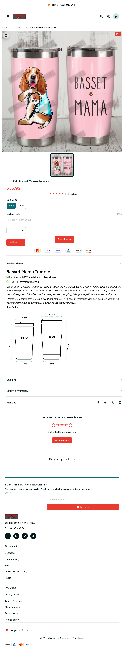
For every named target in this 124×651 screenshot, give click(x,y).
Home (4, 27)
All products (17, 27)
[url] (78, 638)
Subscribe (83, 507)
